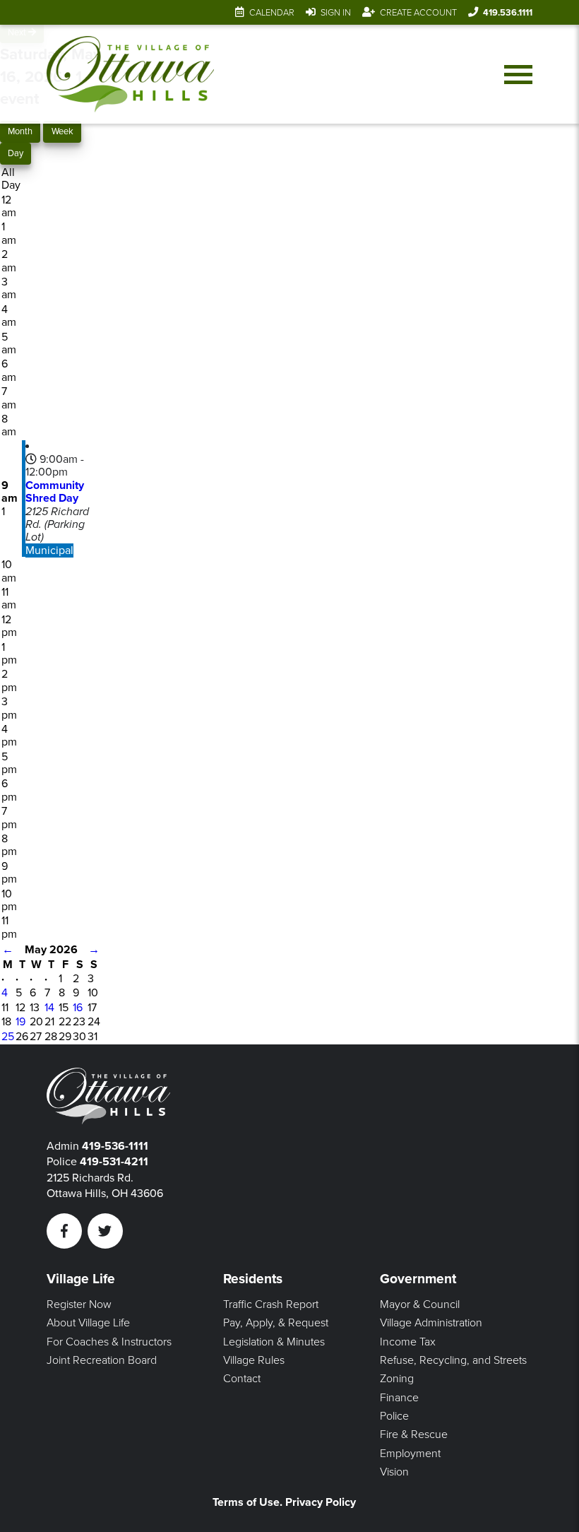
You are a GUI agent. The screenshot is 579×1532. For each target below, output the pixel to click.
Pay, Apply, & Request (275, 1323)
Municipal (49, 550)
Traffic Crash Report (270, 1304)
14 (49, 1008)
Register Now (79, 1304)
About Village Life (88, 1323)
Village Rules (254, 1360)
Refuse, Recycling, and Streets (453, 1360)
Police (394, 1416)
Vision (394, 1472)
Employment (410, 1453)
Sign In (336, 12)
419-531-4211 (114, 1162)
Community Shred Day (54, 491)
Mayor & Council (420, 1304)
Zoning (397, 1379)
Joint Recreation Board (102, 1360)
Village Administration (431, 1323)
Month (20, 131)
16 (78, 1008)
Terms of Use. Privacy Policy (284, 1502)
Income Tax (408, 1342)
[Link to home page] (130, 74)
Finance (399, 1398)
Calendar (271, 12)
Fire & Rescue (414, 1434)
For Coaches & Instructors (109, 1342)
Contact (242, 1379)
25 (7, 1037)
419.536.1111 (507, 12)
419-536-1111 (115, 1146)
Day (15, 153)
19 (20, 1022)
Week (62, 131)
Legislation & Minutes (274, 1342)
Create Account (418, 12)
